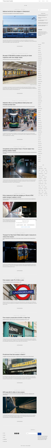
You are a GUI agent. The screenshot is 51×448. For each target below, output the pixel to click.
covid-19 (39, 175)
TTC (39, 195)
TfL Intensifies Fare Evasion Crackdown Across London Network (42, 20)
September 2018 (40, 153)
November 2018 (40, 149)
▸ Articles (4, 435)
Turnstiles (42, 195)
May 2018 (39, 159)
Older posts (33, 429)
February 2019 (39, 143)
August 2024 (39, 83)
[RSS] (18, 433)
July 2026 (39, 46)
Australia (45, 168)
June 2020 (39, 114)
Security (39, 190)
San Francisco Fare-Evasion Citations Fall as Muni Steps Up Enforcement (43, 15)
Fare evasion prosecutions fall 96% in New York (16, 318)
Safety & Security (25, 53)
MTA (44, 185)
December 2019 (40, 126)
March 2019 (39, 141)
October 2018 (39, 151)
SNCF (42, 190)
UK (44, 195)
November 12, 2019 (15, 100)
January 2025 (39, 77)
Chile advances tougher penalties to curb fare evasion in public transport (43, 25)
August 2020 (39, 110)
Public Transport (21, 100)
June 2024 (39, 87)
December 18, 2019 (14, 53)
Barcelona (43, 170)
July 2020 (39, 112)
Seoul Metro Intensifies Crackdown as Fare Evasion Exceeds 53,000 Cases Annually (43, 22)
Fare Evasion (23, 9)
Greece (39, 185)
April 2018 (39, 161)
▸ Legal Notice (5, 439)
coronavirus (46, 173)
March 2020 (39, 120)
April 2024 (39, 91)
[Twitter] (15, 433)
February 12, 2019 (16, 315)
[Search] (47, 9)
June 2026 (39, 48)
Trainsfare (8, 1)
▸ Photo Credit (5, 441)
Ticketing (26, 100)
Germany (46, 183)
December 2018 (40, 147)
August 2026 (39, 44)
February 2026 (39, 54)
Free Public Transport (41, 183)
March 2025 (39, 73)
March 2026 (39, 52)
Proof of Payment (40, 188)
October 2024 (39, 79)
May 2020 (39, 116)
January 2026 (39, 56)
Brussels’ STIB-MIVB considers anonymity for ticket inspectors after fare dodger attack (17, 57)
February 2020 (39, 122)
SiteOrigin (29, 445)
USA (46, 195)
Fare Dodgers (40, 178)
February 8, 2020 (17, 9)
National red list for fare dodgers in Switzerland (16, 12)
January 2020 (39, 124)
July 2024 (39, 85)
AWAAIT (39, 170)
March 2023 (39, 106)
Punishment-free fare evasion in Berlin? (18, 355)
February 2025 (39, 75)
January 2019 (39, 145)
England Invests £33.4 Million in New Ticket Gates (42, 17)
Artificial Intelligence (41, 168)
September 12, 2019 (17, 193)
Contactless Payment (41, 173)
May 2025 (39, 69)
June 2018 (39, 157)
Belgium (46, 170)
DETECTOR (43, 175)
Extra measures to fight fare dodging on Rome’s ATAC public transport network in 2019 (19, 197)
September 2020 (40, 108)
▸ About (4, 437)
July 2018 (39, 155)
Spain (45, 190)
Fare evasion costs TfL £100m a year (13, 281)
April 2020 (39, 118)
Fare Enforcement (40, 180)
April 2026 (39, 50)
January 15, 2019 (17, 352)
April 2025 (39, 71)
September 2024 (40, 81)
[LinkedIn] (16, 433)
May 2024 (39, 89)
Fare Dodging (44, 178)
